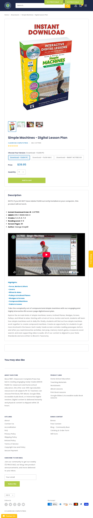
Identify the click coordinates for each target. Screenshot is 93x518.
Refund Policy (10, 440)
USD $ (8, 495)
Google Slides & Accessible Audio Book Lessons (66, 396)
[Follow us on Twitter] (10, 504)
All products (15, 15)
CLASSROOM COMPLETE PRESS (18, 143)
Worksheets (55, 385)
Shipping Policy (11, 437)
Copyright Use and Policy (15, 447)
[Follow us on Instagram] (14, 504)
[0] (80, 5)
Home (7, 15)
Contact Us (9, 424)
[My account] (76, 5)
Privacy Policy (10, 434)
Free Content (55, 424)
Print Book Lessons (58, 392)
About (7, 420)
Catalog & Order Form (59, 430)
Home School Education (60, 379)
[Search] (67, 5)
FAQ (6, 430)
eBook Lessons (56, 389)
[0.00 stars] (13, 146)
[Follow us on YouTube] (23, 504)
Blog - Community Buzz (60, 427)
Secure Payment (11, 450)
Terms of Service (11, 444)
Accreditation (10, 427)
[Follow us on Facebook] (6, 504)
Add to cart (27, 180)
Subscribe (12, 484)
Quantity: (12, 172)
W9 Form (54, 434)
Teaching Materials (58, 382)
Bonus (53, 420)
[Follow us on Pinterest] (19, 504)
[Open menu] (85, 5)
